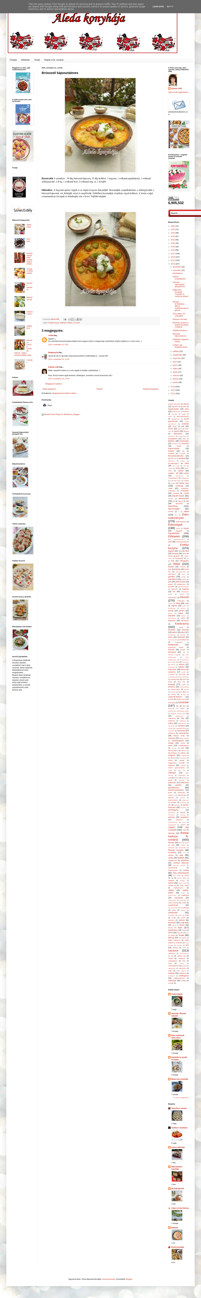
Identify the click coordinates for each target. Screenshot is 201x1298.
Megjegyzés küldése (53, 384)
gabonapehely (181, 572)
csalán (186, 473)
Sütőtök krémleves (180, 330)
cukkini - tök (173, 473)
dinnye (180, 501)
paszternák (182, 795)
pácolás (182, 780)
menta (183, 743)
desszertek (184, 498)
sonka (186, 870)
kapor (183, 618)
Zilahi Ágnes (181, 971)
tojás (180, 927)
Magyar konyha (176, 713)
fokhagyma (184, 561)
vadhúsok (171, 953)
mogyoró (171, 755)
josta (184, 606)
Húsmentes (172, 597)
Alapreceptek (173, 409)
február (176, 379)
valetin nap (181, 956)
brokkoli (182, 458)
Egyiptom (179, 531)
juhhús (183, 608)
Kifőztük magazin (174, 655)
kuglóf (184, 684)
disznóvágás (174, 508)
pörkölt (182, 812)
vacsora (173, 950)
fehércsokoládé (173, 556)
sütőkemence (178, 888)
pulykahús (185, 817)
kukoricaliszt (175, 689)
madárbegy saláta (182, 711)
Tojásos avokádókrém (179, 278)
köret (184, 679)
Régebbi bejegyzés (151, 389)
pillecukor (185, 800)
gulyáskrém (181, 584)
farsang (175, 553)
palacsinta (185, 783)
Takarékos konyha (179, 1108)
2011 (173, 394)
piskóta (173, 802)
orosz (176, 778)
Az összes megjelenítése (181, 1097)
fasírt (184, 553)
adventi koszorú (174, 404)
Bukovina (171, 461)
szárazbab (178, 898)
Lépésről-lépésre (175, 697)
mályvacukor (182, 723)
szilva (174, 910)
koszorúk (182, 674)
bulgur (183, 461)
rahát (184, 822)
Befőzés (171, 441)
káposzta (171, 621)
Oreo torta (28, 240)
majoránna (172, 718)
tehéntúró (172, 923)
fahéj (180, 551)
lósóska (170, 711)
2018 (173, 250)
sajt (181, 855)
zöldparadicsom (179, 978)
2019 (173, 247)
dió (187, 501)
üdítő (184, 948)
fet (188, 558)
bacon (170, 429)
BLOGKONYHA (177, 1189)
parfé (170, 792)
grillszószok (180, 582)
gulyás (170, 584)
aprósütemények (183, 416)
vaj (172, 956)
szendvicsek (173, 905)
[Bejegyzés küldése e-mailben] (65, 319)
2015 (173, 260)
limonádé (171, 708)
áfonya (186, 404)
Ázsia (175, 426)
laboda (186, 689)
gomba (171, 576)
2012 (173, 390)
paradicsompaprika (176, 790)
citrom (177, 468)
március (176, 375)
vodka (182, 963)
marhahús (181, 731)
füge (169, 569)
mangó (170, 728)
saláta (170, 858)
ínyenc (170, 603)
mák (182, 718)
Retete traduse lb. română (178, 836)
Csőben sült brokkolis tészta (180, 346)
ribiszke (171, 843)
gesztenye (172, 574)
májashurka (179, 716)
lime (184, 706)
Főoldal (13, 60)
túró (187, 945)
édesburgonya (181, 521)
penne (182, 797)
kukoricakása (184, 687)
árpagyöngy (176, 419)
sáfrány (171, 855)
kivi (172, 662)
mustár (181, 760)
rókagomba (182, 847)
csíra (173, 483)
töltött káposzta (174, 940)
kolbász (70, 323)
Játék (187, 603)
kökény (180, 677)
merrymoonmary (108, 1279)
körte (170, 682)
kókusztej (171, 667)
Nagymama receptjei (176, 763)
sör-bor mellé (181, 878)
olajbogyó (172, 773)
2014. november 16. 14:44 (58, 379)
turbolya (179, 945)
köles (187, 677)
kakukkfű (171, 616)
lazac (180, 692)
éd (176, 515)
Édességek (175, 524)
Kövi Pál (181, 682)
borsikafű (182, 453)
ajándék (183, 406)
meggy (171, 743)
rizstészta (171, 847)
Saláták (180, 858)
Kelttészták (173, 644)
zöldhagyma (184, 976)
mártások (171, 733)
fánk (187, 551)
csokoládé (185, 491)
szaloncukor (172, 895)
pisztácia (183, 802)
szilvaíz (183, 910)
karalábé (171, 630)
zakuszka (182, 968)
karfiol (174, 632)
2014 (173, 264)
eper (170, 542)
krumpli (171, 684)
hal (174, 592)
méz (182, 748)
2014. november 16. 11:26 (58, 359)
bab (182, 426)
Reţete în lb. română (53, 60)
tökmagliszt (182, 938)
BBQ (184, 439)
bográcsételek (174, 449)
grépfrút (184, 579)
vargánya (181, 958)
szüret (183, 918)
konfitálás (171, 674)
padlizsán (172, 783)
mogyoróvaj (185, 755)
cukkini (180, 471)
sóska (186, 875)
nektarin (183, 765)
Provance (171, 815)
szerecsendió (172, 908)
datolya (170, 498)
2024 (173, 233)
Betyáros (175, 443)
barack (186, 431)
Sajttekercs (29, 327)
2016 (173, 257)
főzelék (171, 567)
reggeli (171, 827)
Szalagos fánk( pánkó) (29, 271)
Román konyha (175, 850)
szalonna (185, 895)
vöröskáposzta (173, 966)
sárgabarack (172, 860)
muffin (170, 760)
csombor (176, 493)
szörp (174, 918)
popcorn (183, 807)
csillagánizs (185, 478)
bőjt (175, 458)
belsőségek (184, 441)
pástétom (171, 795)
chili (184, 466)
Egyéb (186, 528)
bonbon (171, 451)
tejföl (187, 923)
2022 (173, 240)
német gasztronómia (176, 768)
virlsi (183, 961)
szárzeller (183, 900)
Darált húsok (178, 496)
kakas (180, 613)
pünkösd (179, 820)
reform (183, 825)
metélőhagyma (183, 745)
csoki (170, 488)
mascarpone (184, 733)
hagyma (185, 589)
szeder (183, 903)
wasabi (184, 966)
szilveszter (173, 912)
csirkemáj (179, 486)
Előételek (25, 60)
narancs (171, 765)
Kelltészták (178, 642)
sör (172, 878)
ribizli (180, 842)
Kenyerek (172, 652)
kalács (183, 616)
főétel (176, 563)
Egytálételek (174, 533)
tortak (173, 935)
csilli (172, 480)
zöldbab (171, 973)
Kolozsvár (172, 669)
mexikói (174, 748)
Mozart (173, 758)
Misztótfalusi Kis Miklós (177, 753)
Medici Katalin (184, 738)
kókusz (182, 664)
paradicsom (173, 787)
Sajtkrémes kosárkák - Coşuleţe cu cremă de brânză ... (180, 294)
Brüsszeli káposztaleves (179, 335)
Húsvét (184, 597)
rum (184, 852)
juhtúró (182, 611)
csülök (186, 493)
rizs (173, 845)
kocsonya (185, 662)
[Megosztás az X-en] (75, 319)
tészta (170, 928)
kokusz (173, 664)
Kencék (171, 650)
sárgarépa (185, 860)
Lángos (173, 692)
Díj (174, 501)
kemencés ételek (175, 647)
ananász (174, 414)
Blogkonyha (53, 353)
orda (169, 778)
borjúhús (171, 453)
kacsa (170, 613)
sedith (50, 335)
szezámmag (184, 908)
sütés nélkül (184, 885)
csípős (186, 480)
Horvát (182, 594)
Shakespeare (173, 870)
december (177, 267)
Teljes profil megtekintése (178, 92)
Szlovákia (171, 915)
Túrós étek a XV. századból (179, 315)
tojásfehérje (173, 930)
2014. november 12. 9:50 (58, 345)
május (175, 369)
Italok (178, 603)
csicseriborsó (173, 478)
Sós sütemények (181, 873)
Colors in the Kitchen (180, 1208)
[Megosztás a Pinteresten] (80, 319)
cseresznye (179, 476)
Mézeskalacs (173, 750)
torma (170, 933)
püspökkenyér (173, 822)
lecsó (187, 692)
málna (170, 723)
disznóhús (173, 506)
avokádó (185, 424)
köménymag (175, 679)
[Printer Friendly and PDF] (47, 408)
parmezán (181, 792)
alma (187, 409)
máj (187, 713)
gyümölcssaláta (183, 586)
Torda (184, 930)
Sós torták (177, 875)
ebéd (186, 511)
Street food (182, 883)
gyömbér (171, 586)
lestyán (170, 699)
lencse (173, 694)
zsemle (170, 983)
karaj (181, 627)
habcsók (174, 589)
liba (177, 706)
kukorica (171, 687)
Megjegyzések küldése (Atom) (64, 393)
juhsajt (170, 611)
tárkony (182, 920)
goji (183, 574)
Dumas (170, 511)
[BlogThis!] (72, 319)
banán (176, 431)
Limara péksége (178, 1147)
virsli (169, 963)
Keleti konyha (172, 640)
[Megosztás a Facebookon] (78, 319)
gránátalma (172, 579)
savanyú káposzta (181, 863)
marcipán (171, 731)
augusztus (177, 358)
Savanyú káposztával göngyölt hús (179, 284)
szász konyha (173, 903)
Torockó (180, 933)
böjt (169, 458)
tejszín (182, 925)
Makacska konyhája (179, 1079)
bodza (179, 446)
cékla (187, 463)
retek (184, 830)
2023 (173, 236)
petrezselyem (173, 800)
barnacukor (182, 436)
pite (169, 805)
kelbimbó (63, 323)
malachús (171, 721)
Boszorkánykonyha (175, 456)
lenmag (183, 694)
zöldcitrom (171, 976)
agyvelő (174, 406)
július (175, 362)
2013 (173, 387)
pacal (170, 780)
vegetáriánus (172, 961)
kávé (183, 632)
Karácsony (182, 623)
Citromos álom (29, 313)
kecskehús (171, 635)
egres (178, 528)
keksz (170, 637)
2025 (173, 229)
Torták (37, 60)
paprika (178, 785)
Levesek (77, 323)
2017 (173, 254)
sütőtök (171, 890)
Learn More (158, 7)
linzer (183, 708)
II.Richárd (180, 601)
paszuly (171, 797)
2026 (173, 226)
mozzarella (182, 758)
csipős (178, 480)
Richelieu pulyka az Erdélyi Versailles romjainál (181, 325)
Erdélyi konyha (53, 323)
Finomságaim (177, 994)
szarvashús (172, 900)
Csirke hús (183, 483)
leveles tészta (181, 699)
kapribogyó (185, 620)
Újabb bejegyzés (49, 389)
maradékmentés (181, 728)
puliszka (171, 817)
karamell (185, 630)
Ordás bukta (28, 226)
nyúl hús (181, 770)
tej (181, 923)
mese (170, 745)
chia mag (176, 466)
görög (184, 577)
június (175, 365)
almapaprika (176, 411)
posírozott (171, 812)
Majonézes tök (29, 298)
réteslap (171, 833)
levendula (171, 702)
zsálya (183, 980)
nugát (170, 770)
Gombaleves (178, 273)
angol (170, 416)
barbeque (171, 436)
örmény (184, 778)
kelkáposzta (184, 640)
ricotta (187, 842)
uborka (175, 948)
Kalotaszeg (172, 618)
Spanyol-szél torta (180, 319)
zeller (170, 971)
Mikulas (183, 750)
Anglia (184, 414)
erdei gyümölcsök (182, 542)
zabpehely (171, 968)
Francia (182, 567)
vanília (170, 958)
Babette (174, 1228)
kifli (184, 652)
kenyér (182, 650)
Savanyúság (172, 868)
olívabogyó (182, 775)
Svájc (183, 893)
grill (169, 582)
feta (172, 561)
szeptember (178, 355)
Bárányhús (178, 434)
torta (187, 933)
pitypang (177, 805)
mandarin (171, 726)
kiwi (177, 662)
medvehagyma (178, 741)
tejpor (174, 925)
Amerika (186, 411)
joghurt (174, 606)
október (176, 351)
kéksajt (183, 635)
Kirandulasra (184, 660)
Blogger (129, 1279)
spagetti (171, 880)
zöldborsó (182, 973)
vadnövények (184, 953)
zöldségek (172, 981)
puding (182, 815)
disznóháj (179, 503)
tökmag (171, 938)
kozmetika (171, 677)
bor (183, 451)
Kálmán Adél (53, 367)
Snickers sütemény (29, 286)
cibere (170, 468)
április (175, 372)
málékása (182, 721)
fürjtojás (177, 569)
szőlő (187, 915)
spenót (171, 883)
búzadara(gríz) (173, 463)
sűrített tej (172, 885)
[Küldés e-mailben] (69, 319)
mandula (181, 726)
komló (184, 672)
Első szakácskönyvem (176, 539)
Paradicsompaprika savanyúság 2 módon (29, 258)
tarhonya (171, 920)
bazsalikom (172, 439)
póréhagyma (173, 810)
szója (180, 915)
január (175, 382)
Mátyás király (179, 736)
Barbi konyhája (177, 1247)
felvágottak (179, 558)
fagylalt (171, 551)
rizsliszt (183, 845)
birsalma (185, 444)
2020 (173, 243)
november (177, 270)
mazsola (171, 738)
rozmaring (172, 853)
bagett (180, 429)
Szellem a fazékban (179, 1128)
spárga (182, 880)
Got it (170, 7)
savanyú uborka (179, 865)
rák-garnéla (172, 825)
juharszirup (172, 608)
